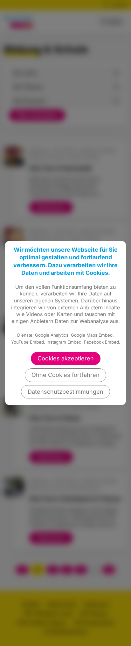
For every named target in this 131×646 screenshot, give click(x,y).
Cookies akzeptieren (66, 358)
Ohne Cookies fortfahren (65, 374)
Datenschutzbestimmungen (65, 391)
